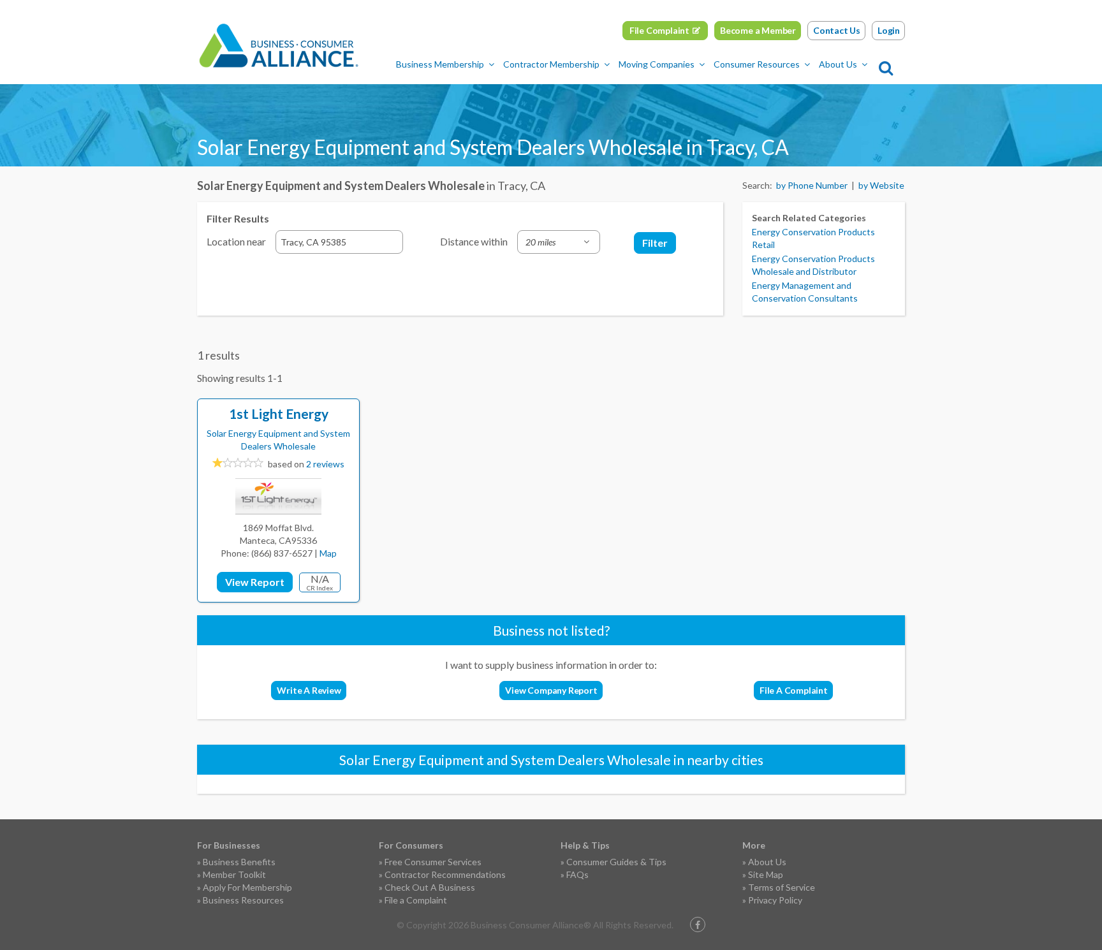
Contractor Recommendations (445, 874)
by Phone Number (812, 185)
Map (328, 553)
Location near (236, 241)
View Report (254, 582)
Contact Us (836, 30)
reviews (325, 463)
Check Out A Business (430, 887)
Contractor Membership (551, 64)
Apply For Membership (247, 887)
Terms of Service (781, 887)
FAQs (577, 874)
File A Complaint (794, 690)
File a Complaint (416, 900)
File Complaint (659, 30)
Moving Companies (656, 64)
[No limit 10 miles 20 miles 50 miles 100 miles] (558, 242)
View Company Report (551, 690)
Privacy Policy (775, 900)
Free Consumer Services (433, 861)
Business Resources (243, 900)
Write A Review (309, 690)
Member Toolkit (234, 874)
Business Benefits (239, 861)
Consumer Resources (757, 64)
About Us (838, 64)
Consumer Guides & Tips (616, 861)
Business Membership (440, 64)
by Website (881, 185)
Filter (655, 243)
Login (889, 30)
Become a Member (758, 30)
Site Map (765, 874)
